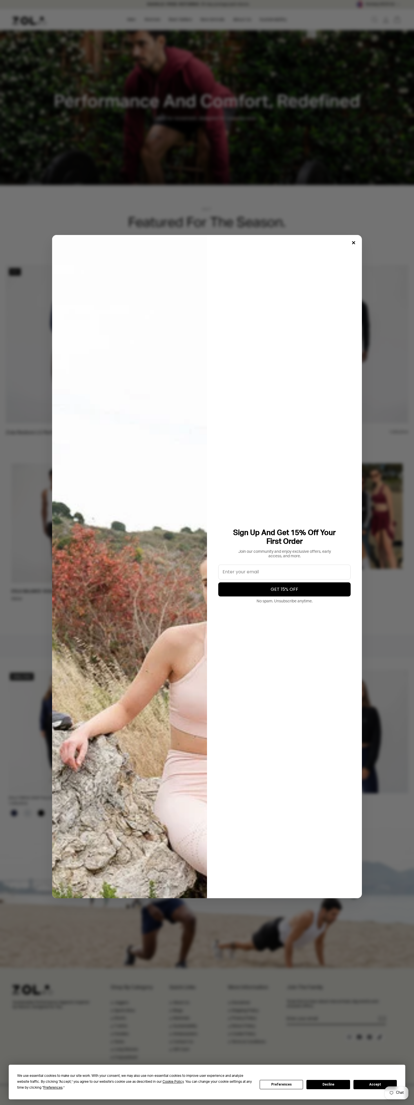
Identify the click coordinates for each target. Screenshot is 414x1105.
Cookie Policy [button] (173, 1082)
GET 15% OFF (284, 589)
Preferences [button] (53, 1088)
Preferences (281, 1084)
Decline (328, 1084)
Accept (375, 1084)
